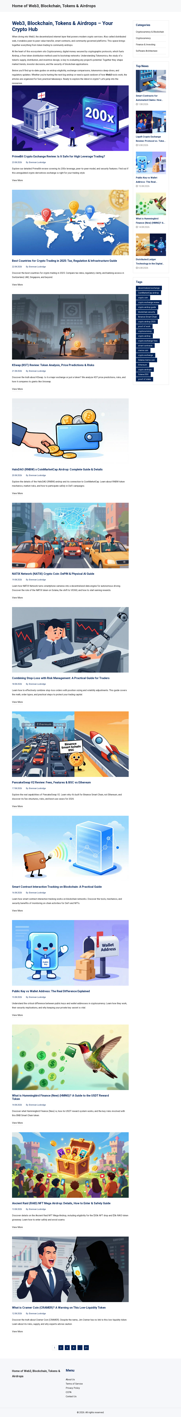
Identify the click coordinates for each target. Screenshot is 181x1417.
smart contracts (145, 345)
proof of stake (144, 379)
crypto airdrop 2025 (147, 321)
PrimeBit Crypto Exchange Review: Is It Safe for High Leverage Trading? (58, 156)
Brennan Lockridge (37, 162)
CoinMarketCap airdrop (148, 293)
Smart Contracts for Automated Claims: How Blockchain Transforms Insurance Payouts (148, 98)
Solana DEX (143, 374)
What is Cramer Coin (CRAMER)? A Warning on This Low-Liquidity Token (59, 1307)
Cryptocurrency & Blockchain (150, 31)
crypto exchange (145, 355)
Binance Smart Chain (147, 317)
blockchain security (146, 312)
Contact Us (71, 1396)
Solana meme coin (146, 360)
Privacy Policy (73, 1388)
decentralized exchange (149, 288)
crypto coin (143, 297)
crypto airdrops (145, 369)
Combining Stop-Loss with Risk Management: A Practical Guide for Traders (61, 678)
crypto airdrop (144, 336)
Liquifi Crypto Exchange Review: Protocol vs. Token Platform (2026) (150, 139)
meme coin (143, 350)
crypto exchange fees (148, 341)
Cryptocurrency (143, 38)
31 (86, 1347)
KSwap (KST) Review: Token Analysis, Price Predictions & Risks (53, 365)
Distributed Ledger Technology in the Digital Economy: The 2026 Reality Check (150, 262)
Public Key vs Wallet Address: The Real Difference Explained (51, 991)
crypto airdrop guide (147, 307)
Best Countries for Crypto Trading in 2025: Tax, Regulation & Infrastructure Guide (64, 260)
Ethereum (142, 365)
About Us (70, 1379)
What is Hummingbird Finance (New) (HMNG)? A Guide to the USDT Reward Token (150, 221)
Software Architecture (146, 51)
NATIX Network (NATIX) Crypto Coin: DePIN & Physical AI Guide (53, 573)
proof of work (144, 326)
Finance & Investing (145, 44)
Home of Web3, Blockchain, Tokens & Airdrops (54, 6)
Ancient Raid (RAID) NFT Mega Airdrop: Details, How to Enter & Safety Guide (61, 1203)
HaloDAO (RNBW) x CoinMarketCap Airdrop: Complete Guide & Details (57, 469)
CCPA (68, 1392)
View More (17, 180)
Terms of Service (74, 1383)
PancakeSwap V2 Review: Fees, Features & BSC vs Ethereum (51, 782)
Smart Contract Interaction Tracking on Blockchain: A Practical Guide (57, 886)
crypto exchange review (148, 302)
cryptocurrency (145, 331)
